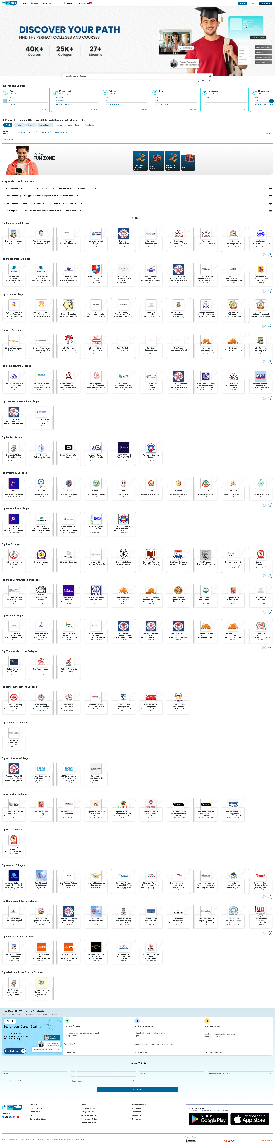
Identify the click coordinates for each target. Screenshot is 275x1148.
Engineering (15, 91)
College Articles (87, 1112)
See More (44, 110)
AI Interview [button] (83, 3)
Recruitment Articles (89, 1115)
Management (65, 91)
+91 (73, 1074)
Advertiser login (36, 1108)
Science (112, 91)
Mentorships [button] (69, 3)
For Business (266, 3)
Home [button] (24, 3)
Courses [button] (34, 3)
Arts (161, 91)
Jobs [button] (58, 3)
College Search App (89, 1123)
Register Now (137, 1089)
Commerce (213, 91)
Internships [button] (47, 3)
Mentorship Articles (89, 1119)
